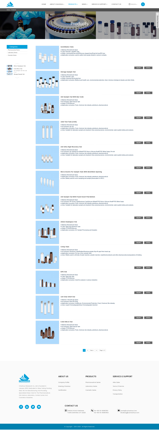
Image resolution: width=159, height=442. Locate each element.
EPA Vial (64, 272)
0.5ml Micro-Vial (18, 68)
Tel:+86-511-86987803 (101, 413)
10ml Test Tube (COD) (69, 122)
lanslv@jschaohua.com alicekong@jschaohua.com (129, 412)
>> (96, 350)
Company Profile (63, 382)
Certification (62, 390)
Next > (92, 350)
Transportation (118, 394)
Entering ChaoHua (64, 386)
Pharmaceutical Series (14, 50)
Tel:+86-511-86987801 (101, 411)
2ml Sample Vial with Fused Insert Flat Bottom (78, 197)
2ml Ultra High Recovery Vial (71, 147)
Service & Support (99, 4)
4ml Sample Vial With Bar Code (20, 71)
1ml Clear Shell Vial (68, 297)
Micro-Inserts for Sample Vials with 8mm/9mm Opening (81, 172)
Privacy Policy (117, 390)
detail (148, 67)
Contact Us (116, 4)
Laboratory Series (12, 52)
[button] (17, 63)
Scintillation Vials (67, 47)
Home (44, 4)
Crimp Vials (65, 247)
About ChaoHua (56, 4)
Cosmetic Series (12, 55)
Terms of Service (118, 386)
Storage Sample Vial (19, 74)
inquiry (138, 67)
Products (72, 4)
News (84, 4)
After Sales (116, 382)
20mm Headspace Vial (20, 66)
